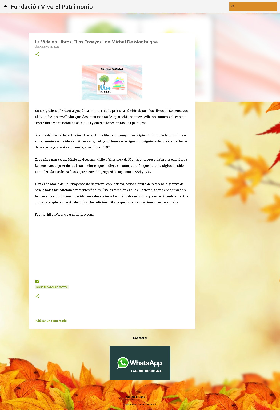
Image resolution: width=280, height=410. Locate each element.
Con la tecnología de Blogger (142, 389)
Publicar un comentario (51, 320)
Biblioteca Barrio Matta (51, 287)
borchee (150, 397)
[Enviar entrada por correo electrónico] (37, 283)
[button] (37, 54)
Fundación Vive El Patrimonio (52, 6)
